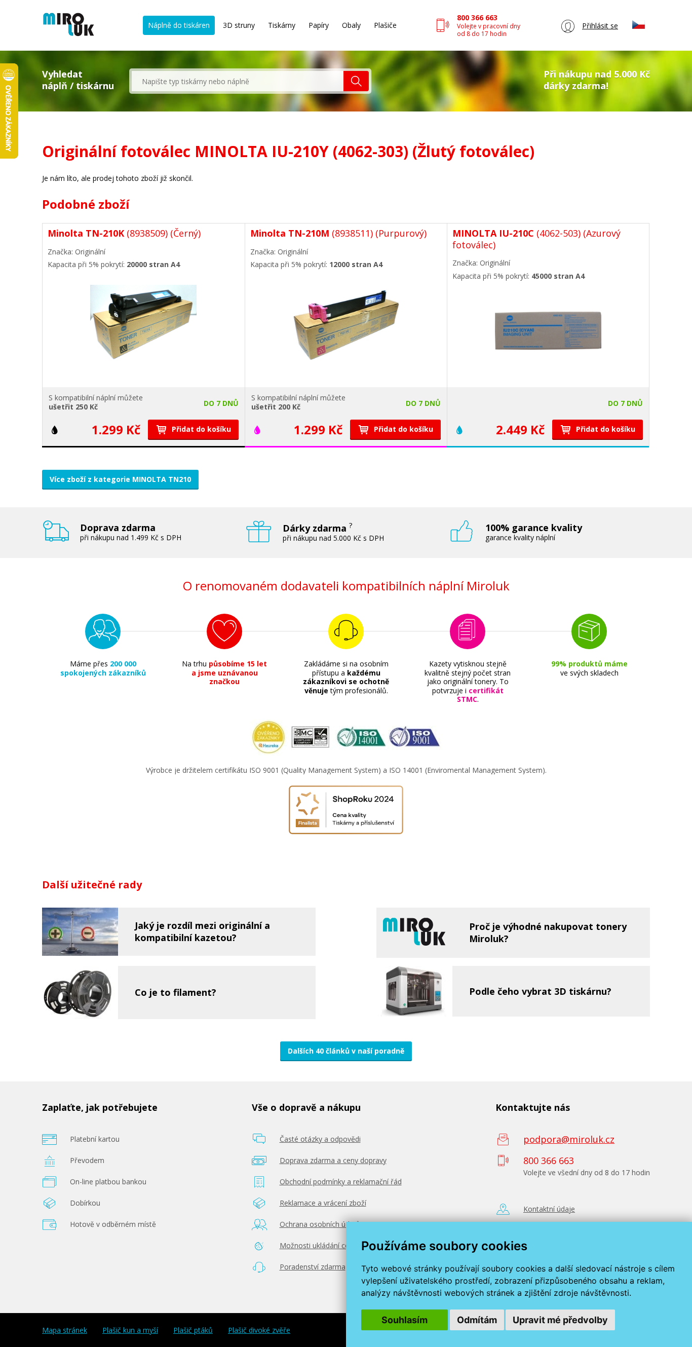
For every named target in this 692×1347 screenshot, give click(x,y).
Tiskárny (281, 25)
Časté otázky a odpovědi (320, 1139)
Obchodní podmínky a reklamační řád (341, 1181)
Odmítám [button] (477, 1320)
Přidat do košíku (200, 429)
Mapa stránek (64, 1330)
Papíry (319, 25)
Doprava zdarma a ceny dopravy (333, 1160)
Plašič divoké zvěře (259, 1330)
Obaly (351, 25)
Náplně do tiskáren (179, 25)
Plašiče (385, 25)
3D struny (239, 25)
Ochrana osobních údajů (320, 1224)
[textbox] (237, 81)
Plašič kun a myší (130, 1330)
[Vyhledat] (356, 81)
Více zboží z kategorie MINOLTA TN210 (120, 479)
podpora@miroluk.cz (568, 1139)
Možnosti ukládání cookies (323, 1245)
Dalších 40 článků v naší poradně (346, 1051)
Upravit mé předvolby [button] (560, 1320)
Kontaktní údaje (549, 1209)
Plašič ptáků (193, 1330)
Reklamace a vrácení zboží (323, 1203)
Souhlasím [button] (404, 1320)
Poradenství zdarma (312, 1266)
